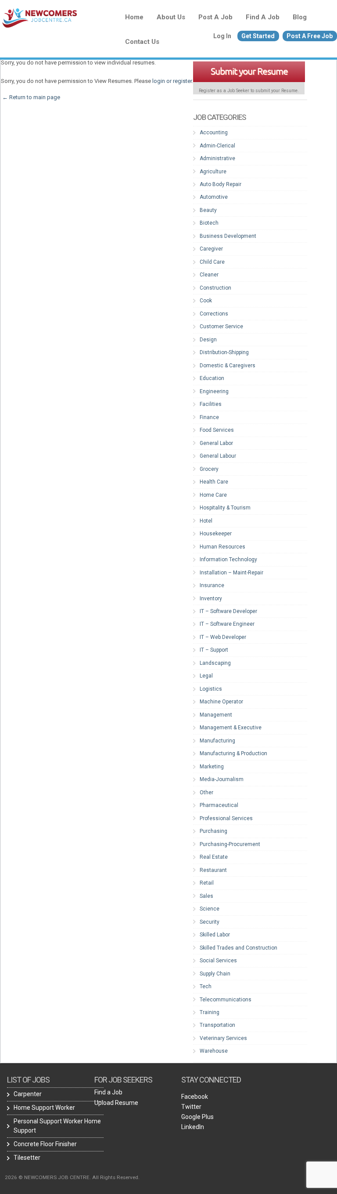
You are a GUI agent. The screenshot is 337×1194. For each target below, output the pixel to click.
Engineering (214, 391)
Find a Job (263, 17)
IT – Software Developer (228, 611)
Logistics (211, 689)
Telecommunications (225, 1000)
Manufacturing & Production (233, 753)
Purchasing (213, 831)
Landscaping (215, 663)
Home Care (213, 495)
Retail (207, 883)
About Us (171, 17)
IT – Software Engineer (227, 624)
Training (209, 1012)
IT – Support (214, 650)
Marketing (212, 767)
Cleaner (209, 275)
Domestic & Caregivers (227, 365)
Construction (215, 288)
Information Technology (228, 559)
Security (209, 922)
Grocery (209, 469)
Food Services (217, 430)
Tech (206, 986)
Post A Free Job (310, 35)
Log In (222, 35)
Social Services (218, 960)
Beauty (208, 210)
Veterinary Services (223, 1038)
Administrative (217, 158)
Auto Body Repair (220, 184)
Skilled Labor (215, 935)
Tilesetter (27, 1157)
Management (216, 715)
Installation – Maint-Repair (231, 573)
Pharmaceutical (219, 805)
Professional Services (226, 818)
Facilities (211, 404)
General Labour (218, 456)
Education (212, 378)
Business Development (228, 236)
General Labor (216, 443)
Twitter (191, 1106)
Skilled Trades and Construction (238, 948)
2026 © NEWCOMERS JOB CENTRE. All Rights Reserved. (72, 1177)
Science (209, 909)
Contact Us (142, 42)
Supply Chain (215, 974)
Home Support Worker (44, 1107)
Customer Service (221, 326)
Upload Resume (116, 1102)
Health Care (214, 482)
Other (206, 792)
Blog (300, 17)
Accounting (214, 132)
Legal (206, 676)
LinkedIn (192, 1126)
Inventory (211, 598)
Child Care (212, 262)
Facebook (194, 1096)
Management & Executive (231, 727)
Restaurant (213, 870)
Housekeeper (216, 534)
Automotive (214, 197)
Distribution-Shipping (224, 352)
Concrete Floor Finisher (45, 1143)
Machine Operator (221, 702)
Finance (209, 417)
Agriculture (213, 172)
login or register (172, 81)
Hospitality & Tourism (225, 508)
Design (208, 340)
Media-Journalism (222, 779)
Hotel (206, 521)
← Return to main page (30, 97)
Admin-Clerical (217, 146)
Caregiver (211, 249)
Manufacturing (217, 741)
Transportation (217, 1025)
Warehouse (214, 1051)
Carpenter (28, 1093)
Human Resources (222, 547)
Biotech (209, 223)
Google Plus (197, 1116)
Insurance (212, 585)
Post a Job (215, 17)
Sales (206, 896)
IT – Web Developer (223, 637)
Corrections (214, 314)
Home (134, 17)
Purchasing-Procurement (230, 844)
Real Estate (214, 857)
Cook (206, 301)
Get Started (258, 35)
